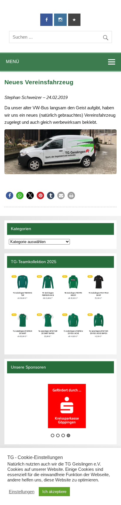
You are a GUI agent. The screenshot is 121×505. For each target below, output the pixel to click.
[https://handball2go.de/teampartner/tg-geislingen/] (60, 308)
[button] (9, 195)
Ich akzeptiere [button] (54, 491)
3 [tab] (63, 435)
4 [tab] (68, 435)
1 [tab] (52, 435)
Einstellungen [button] (21, 491)
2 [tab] (58, 435)
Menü (12, 61)
